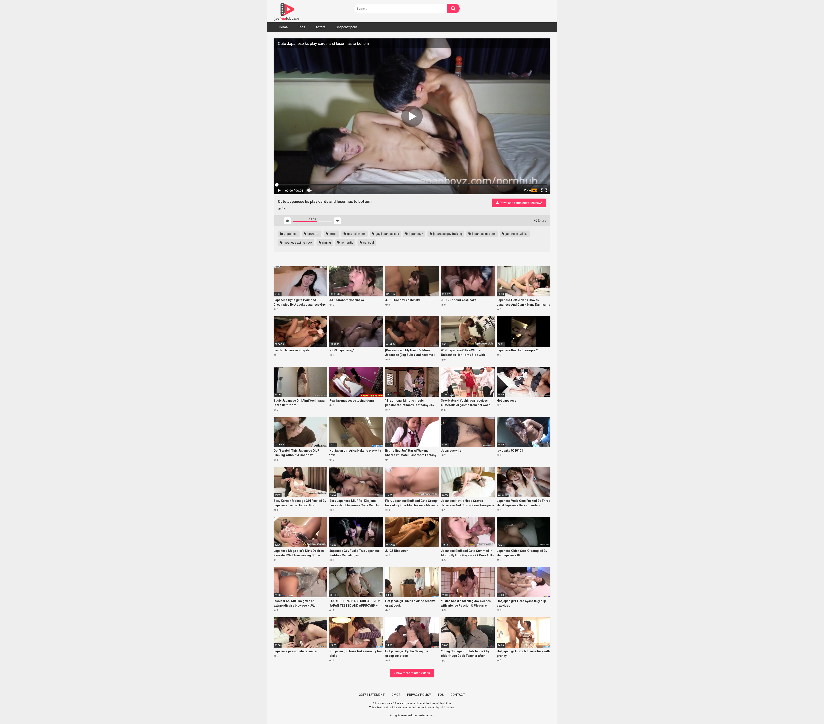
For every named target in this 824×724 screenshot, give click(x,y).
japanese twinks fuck (297, 242)
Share (541, 220)
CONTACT (457, 695)
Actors (321, 27)
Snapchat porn (346, 27)
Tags (301, 27)
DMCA (395, 695)
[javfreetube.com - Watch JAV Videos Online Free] (286, 11)
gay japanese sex (387, 233)
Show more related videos (412, 673)
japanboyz (415, 233)
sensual (368, 242)
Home (283, 27)
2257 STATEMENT (372, 695)
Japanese (290, 233)
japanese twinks (516, 233)
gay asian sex (356, 233)
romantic (346, 242)
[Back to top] (809, 711)
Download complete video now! (520, 203)
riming (326, 242)
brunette (313, 233)
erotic (333, 233)
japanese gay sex (483, 233)
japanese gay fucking (447, 233)
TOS (441, 695)
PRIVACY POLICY (419, 695)
